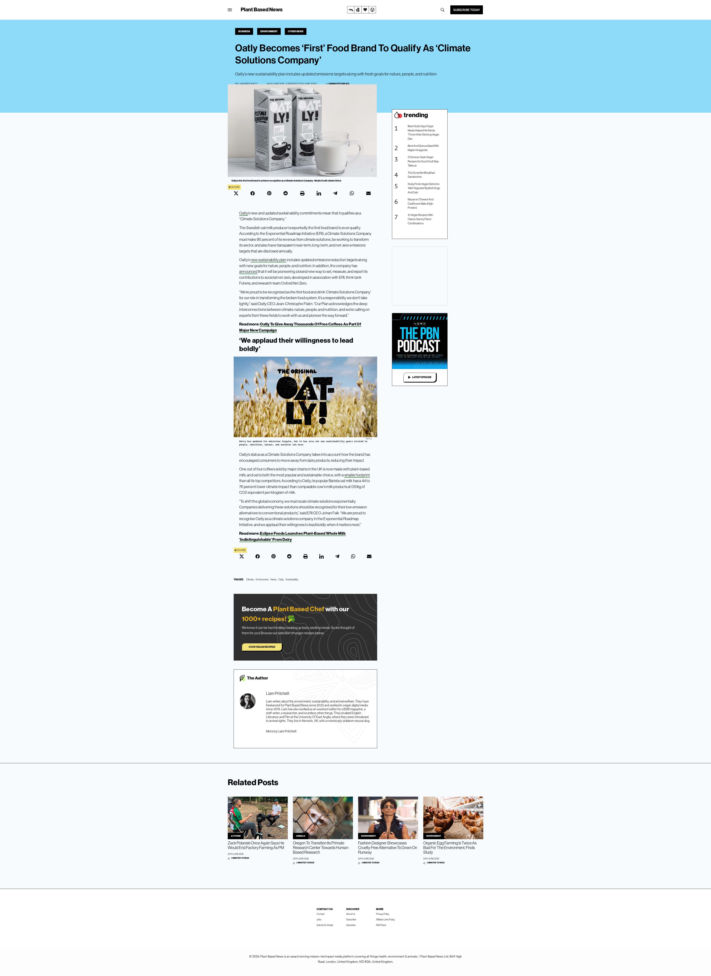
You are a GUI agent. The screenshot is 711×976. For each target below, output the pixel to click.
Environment (269, 31)
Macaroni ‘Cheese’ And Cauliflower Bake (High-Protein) (421, 203)
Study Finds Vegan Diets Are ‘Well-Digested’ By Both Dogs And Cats (424, 188)
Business (244, 31)
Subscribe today (466, 10)
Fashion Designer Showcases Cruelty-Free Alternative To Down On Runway (387, 848)
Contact (321, 914)
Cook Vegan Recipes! (262, 647)
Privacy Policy (382, 914)
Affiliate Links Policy (385, 919)
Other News (295, 31)
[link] (361, 10)
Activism (236, 836)
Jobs (319, 919)
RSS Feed (381, 925)
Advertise (351, 925)
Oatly (243, 213)
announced (248, 271)
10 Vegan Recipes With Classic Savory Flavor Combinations (420, 219)
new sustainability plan (268, 260)
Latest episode (421, 377)
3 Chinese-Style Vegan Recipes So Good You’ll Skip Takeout (423, 161)
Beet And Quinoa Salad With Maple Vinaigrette (423, 148)
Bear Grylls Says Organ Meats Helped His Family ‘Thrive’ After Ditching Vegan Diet (423, 132)
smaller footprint (357, 475)
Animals (300, 836)
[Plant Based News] (230, 10)
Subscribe (351, 919)
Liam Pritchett (248, 83)
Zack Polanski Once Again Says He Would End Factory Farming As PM (256, 845)
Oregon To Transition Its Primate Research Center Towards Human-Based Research (321, 848)
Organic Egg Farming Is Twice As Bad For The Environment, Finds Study (450, 848)
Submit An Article (325, 925)
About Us (350, 914)
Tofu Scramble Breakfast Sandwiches (421, 174)
